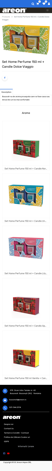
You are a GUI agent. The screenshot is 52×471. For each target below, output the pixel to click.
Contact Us (9, 428)
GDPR (6, 441)
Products (6, 17)
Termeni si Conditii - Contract (16, 433)
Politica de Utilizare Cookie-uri (17, 437)
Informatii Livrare (26, 446)
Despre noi (8, 424)
